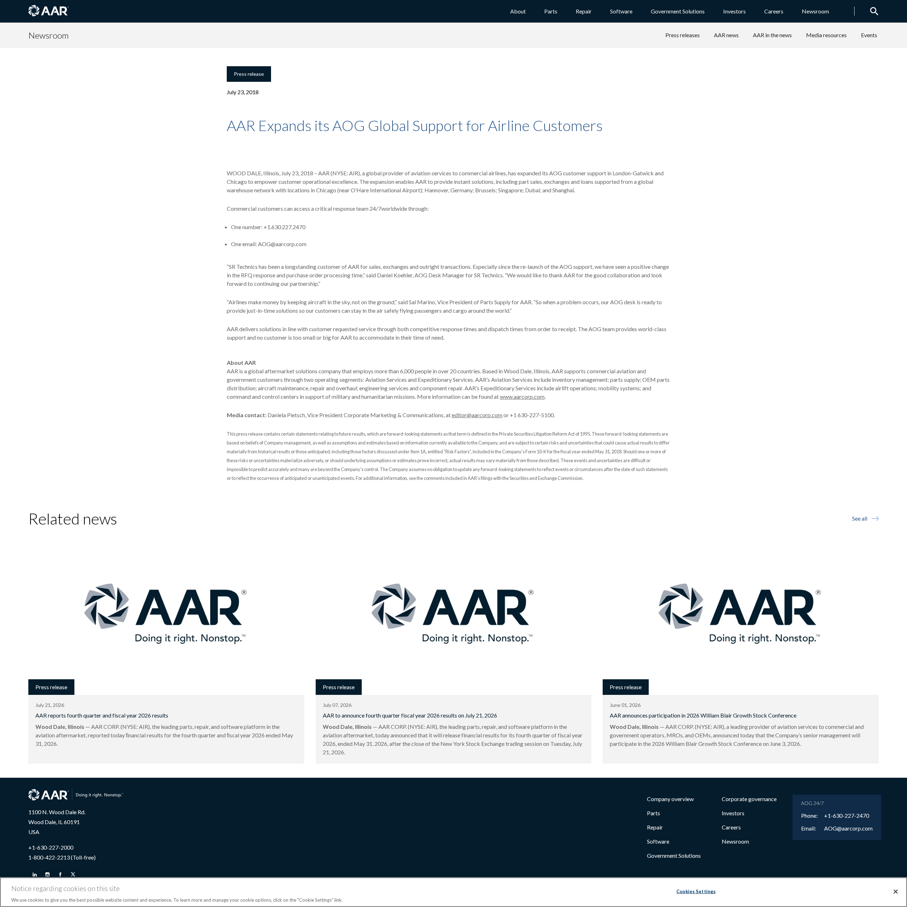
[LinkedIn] (34, 874)
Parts (550, 11)
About (518, 11)
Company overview (670, 798)
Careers (773, 11)
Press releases (682, 35)
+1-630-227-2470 (846, 815)
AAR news (726, 35)
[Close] (895, 891)
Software (621, 11)
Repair (584, 11)
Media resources (826, 35)
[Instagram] (47, 874)
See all (859, 518)
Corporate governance (749, 798)
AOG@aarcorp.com (282, 243)
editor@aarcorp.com (477, 415)
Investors (734, 11)
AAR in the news (772, 35)
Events (869, 35)
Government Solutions (678, 11)
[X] (73, 874)
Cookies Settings (696, 891)
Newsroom (815, 11)
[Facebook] (60, 874)
